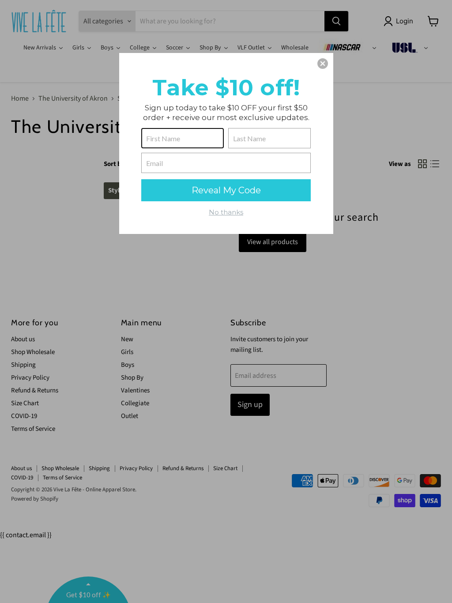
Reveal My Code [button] (226, 190)
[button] (322, 63)
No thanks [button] (226, 212)
